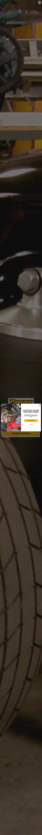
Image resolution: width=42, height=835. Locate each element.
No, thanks (31, 424)
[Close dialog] (40, 405)
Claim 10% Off (30, 420)
